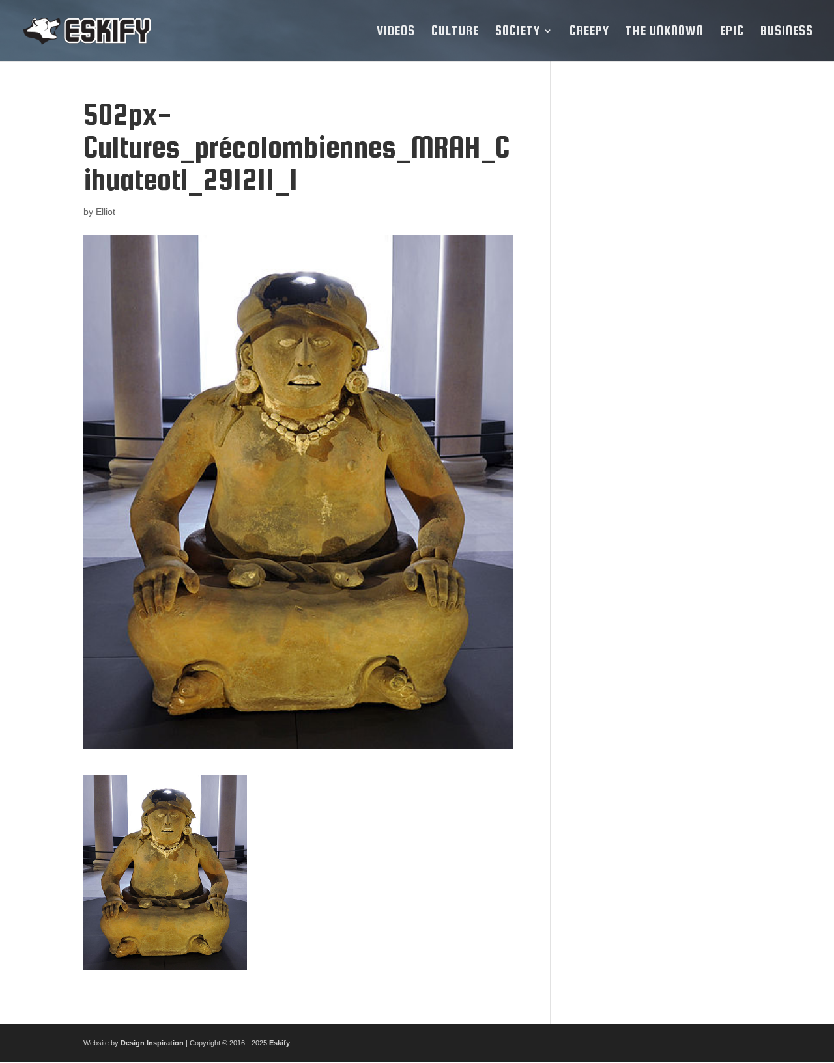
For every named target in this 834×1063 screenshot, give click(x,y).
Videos (396, 32)
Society (517, 32)
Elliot (105, 211)
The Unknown (665, 32)
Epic (732, 32)
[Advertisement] (660, 293)
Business (786, 32)
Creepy (589, 32)
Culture (455, 32)
